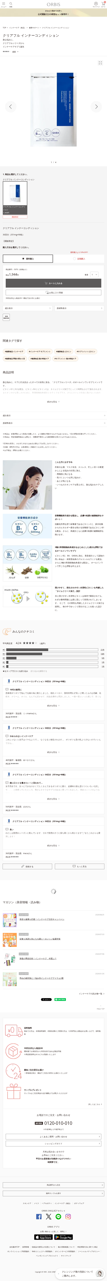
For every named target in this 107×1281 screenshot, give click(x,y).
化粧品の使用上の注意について (43, 1247)
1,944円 (14, 210)
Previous (10, 106)
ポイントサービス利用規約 (65, 1251)
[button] (100, 1274)
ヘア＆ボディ (47, 1203)
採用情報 (25, 1247)
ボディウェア (79, 1203)
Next (96, 106)
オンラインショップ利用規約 (18, 1251)
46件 (14, 51)
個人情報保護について (66, 1247)
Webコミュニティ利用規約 (42, 1251)
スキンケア (27, 1203)
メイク (36, 1203)
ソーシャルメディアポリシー (89, 1251)
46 (42, 643)
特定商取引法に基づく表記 (87, 1247)
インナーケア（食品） (63, 1203)
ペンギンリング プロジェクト (47, 1256)
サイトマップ (66, 1256)
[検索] (10, 3)
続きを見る (52, 401)
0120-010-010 (58, 1123)
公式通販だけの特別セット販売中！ (53, 12)
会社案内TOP (14, 1247)
